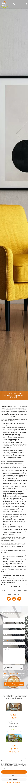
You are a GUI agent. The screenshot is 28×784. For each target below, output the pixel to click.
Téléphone (6, 635)
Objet (5, 641)
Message (6, 647)
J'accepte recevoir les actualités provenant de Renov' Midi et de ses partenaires (12, 679)
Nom (4, 617)
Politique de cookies (10, 782)
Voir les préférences (14, 779)
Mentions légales (18, 782)
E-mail (5, 629)
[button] (26, 758)
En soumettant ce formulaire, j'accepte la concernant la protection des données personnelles (14, 673)
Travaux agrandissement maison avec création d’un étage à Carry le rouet (14, 749)
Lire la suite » (14, 729)
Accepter (14, 772)
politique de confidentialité (11, 673)
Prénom (5, 623)
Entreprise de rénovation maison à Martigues (14, 716)
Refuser (14, 775)
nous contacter (14, 585)
